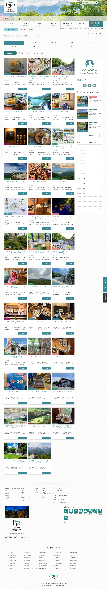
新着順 (21, 53)
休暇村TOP (7, 36)
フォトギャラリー (90, 28)
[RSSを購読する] (89, 85)
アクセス (82, 28)
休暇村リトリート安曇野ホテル (23, 36)
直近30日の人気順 (44, 53)
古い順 (27, 53)
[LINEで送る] (85, 85)
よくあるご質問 (99, 28)
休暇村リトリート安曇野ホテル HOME (69, 28)
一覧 (12, 36)
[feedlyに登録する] (94, 85)
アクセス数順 (34, 53)
